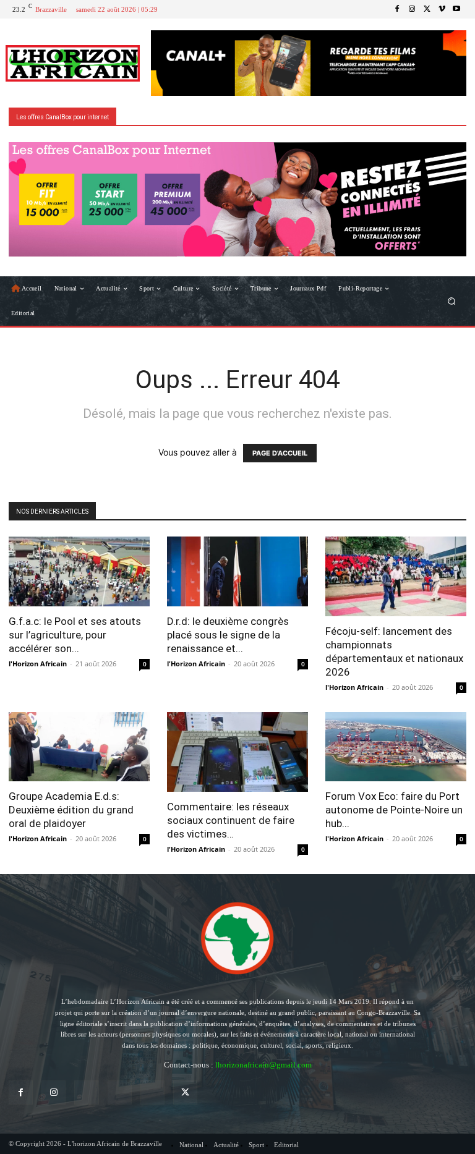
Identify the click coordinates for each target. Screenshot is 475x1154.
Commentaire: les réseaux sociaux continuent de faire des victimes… (230, 820)
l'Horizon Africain (38, 663)
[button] (452, 301)
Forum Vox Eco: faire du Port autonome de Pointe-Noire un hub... (394, 809)
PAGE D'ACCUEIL (279, 453)
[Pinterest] (120, 1092)
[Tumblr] (152, 1092)
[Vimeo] (441, 9)
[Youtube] (456, 9)
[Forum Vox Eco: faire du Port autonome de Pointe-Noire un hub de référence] (395, 747)
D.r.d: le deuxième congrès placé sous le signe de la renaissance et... (228, 635)
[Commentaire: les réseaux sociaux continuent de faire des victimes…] (237, 752)
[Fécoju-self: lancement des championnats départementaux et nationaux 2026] (395, 576)
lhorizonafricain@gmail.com (263, 1064)
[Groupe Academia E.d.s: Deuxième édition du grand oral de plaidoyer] (79, 747)
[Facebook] (397, 9)
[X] (426, 9)
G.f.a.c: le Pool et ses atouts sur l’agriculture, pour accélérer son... (75, 635)
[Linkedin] (86, 1092)
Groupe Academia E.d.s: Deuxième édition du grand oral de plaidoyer (71, 809)
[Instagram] (411, 9)
